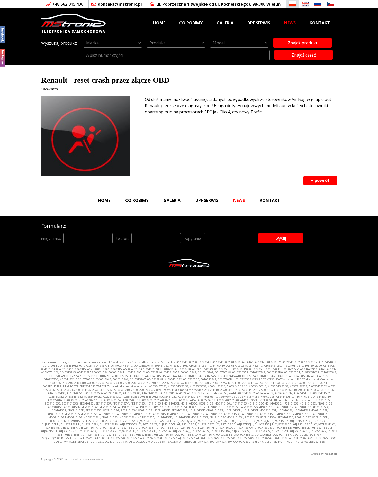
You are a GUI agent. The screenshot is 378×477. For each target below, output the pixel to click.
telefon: (122, 238)
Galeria (225, 23)
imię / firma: (51, 238)
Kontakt (320, 23)
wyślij (281, 238)
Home (159, 23)
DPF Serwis (258, 23)
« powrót (320, 180)
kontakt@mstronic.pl (120, 4)
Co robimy (191, 23)
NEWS (290, 23)
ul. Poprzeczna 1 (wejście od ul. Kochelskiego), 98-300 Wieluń (218, 4)
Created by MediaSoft (324, 453)
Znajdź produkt (302, 43)
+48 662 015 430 (67, 4)
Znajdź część (304, 55)
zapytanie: (193, 238)
